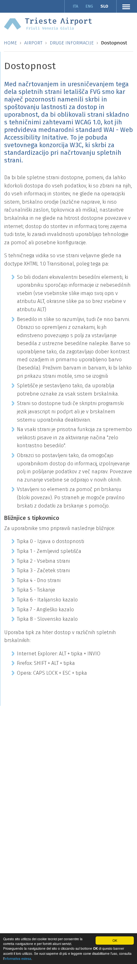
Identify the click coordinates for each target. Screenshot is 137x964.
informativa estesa (17, 958)
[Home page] (48, 23)
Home (10, 43)
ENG (89, 6)
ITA (75, 6)
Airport (33, 43)
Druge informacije (72, 43)
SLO (104, 6)
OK (114, 940)
